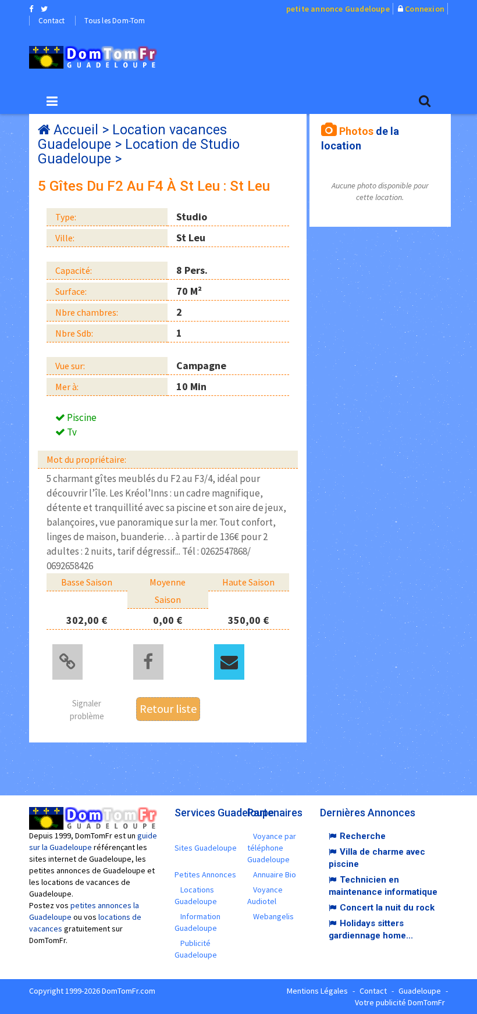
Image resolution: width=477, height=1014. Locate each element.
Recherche (363, 836)
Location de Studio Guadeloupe (139, 152)
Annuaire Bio (274, 874)
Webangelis (273, 916)
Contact (51, 21)
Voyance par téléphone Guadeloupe (271, 848)
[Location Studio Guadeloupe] (93, 57)
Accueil (76, 130)
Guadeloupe (419, 991)
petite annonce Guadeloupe (338, 8)
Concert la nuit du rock (387, 907)
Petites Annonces (205, 874)
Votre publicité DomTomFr (400, 1002)
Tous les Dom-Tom (114, 21)
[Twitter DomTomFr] (44, 8)
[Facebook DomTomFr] (31, 8)
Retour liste (168, 708)
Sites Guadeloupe (206, 847)
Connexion (424, 8)
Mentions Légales (317, 991)
